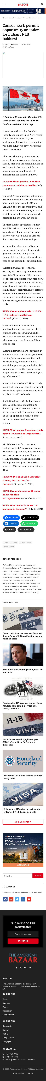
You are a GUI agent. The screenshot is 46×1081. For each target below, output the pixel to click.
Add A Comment (23, 822)
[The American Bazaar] (23, 4)
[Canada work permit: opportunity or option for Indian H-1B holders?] (23, 65)
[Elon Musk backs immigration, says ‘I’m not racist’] (23, 655)
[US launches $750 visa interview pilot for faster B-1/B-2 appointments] (23, 794)
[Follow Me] (17, 899)
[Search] (42, 4)
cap (15, 543)
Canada (7, 543)
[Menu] (4, 4)
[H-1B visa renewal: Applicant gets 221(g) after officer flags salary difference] (23, 724)
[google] (11, 899)
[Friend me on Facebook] (5, 899)
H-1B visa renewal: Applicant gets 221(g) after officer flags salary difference (20, 742)
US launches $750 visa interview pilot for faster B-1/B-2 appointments (22, 810)
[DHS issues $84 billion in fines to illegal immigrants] (23, 761)
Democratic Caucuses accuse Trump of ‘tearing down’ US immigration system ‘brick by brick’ (22, 636)
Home (5, 18)
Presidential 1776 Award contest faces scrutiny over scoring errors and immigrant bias (22, 706)
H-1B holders (25, 543)
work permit (9, 546)
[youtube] (29, 899)
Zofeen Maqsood (11, 44)
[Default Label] (23, 899)
